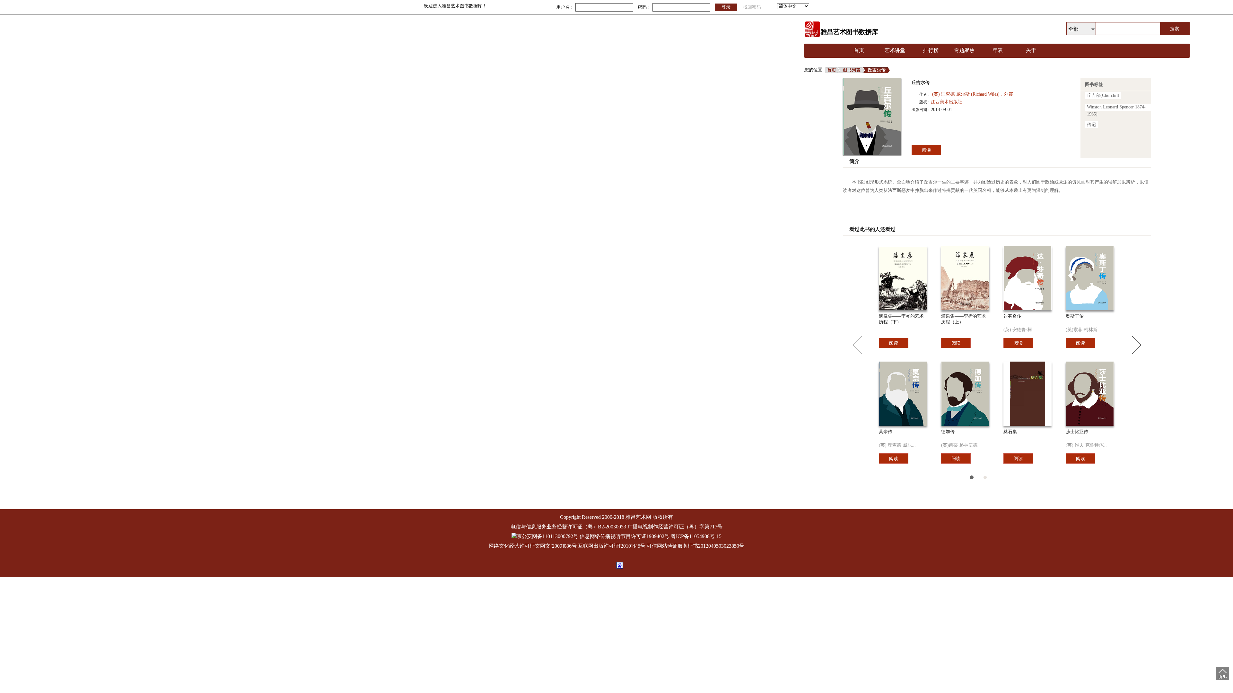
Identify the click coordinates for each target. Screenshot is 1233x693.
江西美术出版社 (946, 101)
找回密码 (752, 7)
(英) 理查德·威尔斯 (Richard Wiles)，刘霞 (972, 94)
